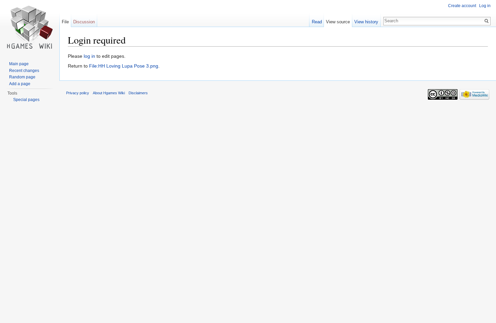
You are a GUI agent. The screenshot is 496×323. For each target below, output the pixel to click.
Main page (19, 63)
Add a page (19, 83)
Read (317, 21)
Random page (22, 77)
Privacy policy (77, 93)
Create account (462, 5)
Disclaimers (138, 93)
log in (89, 56)
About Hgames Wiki (109, 93)
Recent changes (24, 70)
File (65, 21)
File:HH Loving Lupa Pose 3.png (123, 66)
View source (338, 21)
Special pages (26, 99)
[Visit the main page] (30, 27)
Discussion (84, 21)
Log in (485, 5)
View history (366, 21)
